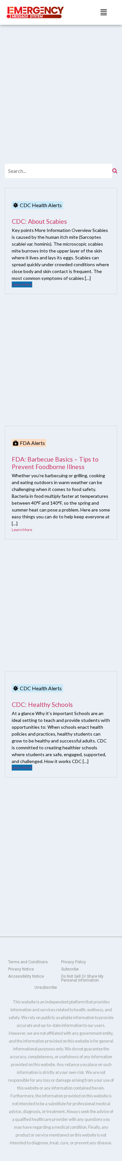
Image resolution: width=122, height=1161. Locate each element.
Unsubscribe (45, 987)
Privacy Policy (73, 962)
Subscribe (70, 969)
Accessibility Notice (26, 976)
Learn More (22, 284)
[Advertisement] (61, 88)
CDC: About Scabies (39, 221)
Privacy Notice (21, 969)
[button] (103, 12)
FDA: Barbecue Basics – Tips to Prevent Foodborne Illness (55, 462)
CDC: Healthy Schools (42, 704)
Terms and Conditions (28, 962)
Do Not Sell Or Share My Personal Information (82, 978)
